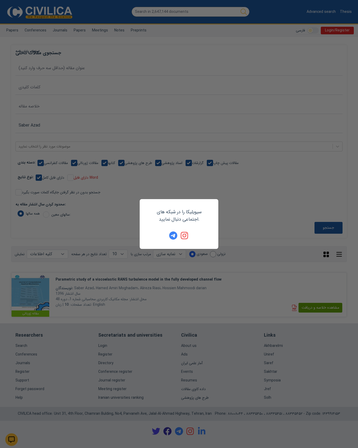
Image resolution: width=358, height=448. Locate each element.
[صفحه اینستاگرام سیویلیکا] (185, 235)
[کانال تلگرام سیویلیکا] (173, 235)
